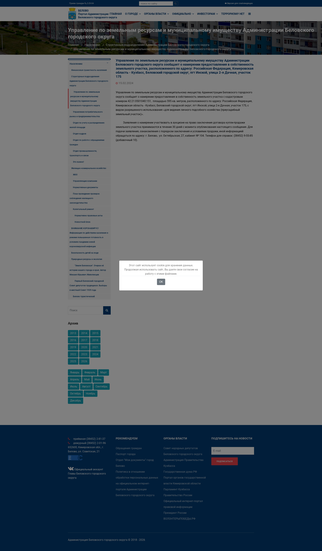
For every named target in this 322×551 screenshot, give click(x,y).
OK (161, 281)
